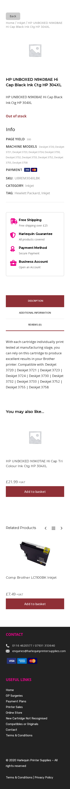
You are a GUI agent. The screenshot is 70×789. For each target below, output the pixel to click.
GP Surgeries (14, 695)
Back (13, 16)
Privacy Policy (44, 777)
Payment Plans (16, 701)
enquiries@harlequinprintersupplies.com (39, 651)
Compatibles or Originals (22, 724)
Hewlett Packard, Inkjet (32, 193)
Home (10, 23)
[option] (35, 572)
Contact (11, 729)
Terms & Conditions (19, 735)
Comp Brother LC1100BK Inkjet (31, 577)
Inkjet (21, 23)
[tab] (35, 301)
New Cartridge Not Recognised (26, 718)
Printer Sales (14, 707)
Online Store (14, 712)
